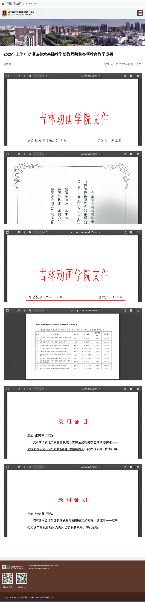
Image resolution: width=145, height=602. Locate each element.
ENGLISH (31, 3)
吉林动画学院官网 (12, 3)
